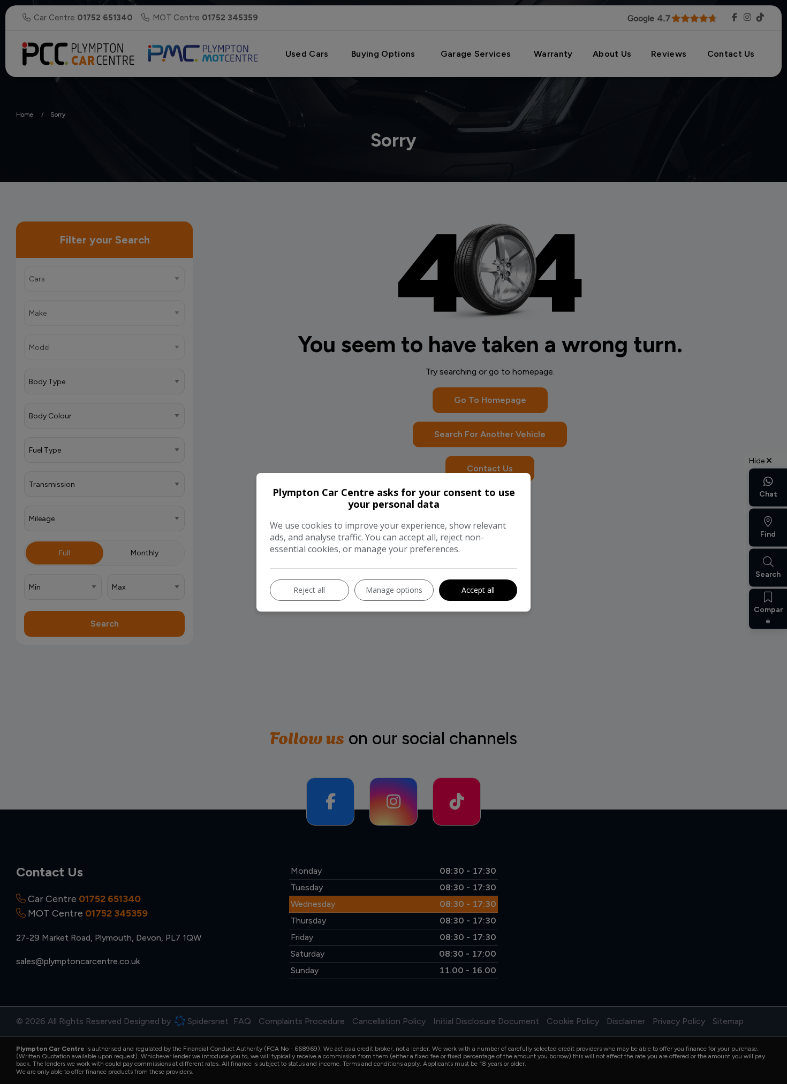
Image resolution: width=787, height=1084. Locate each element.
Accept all (478, 590)
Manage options (394, 590)
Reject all (309, 590)
